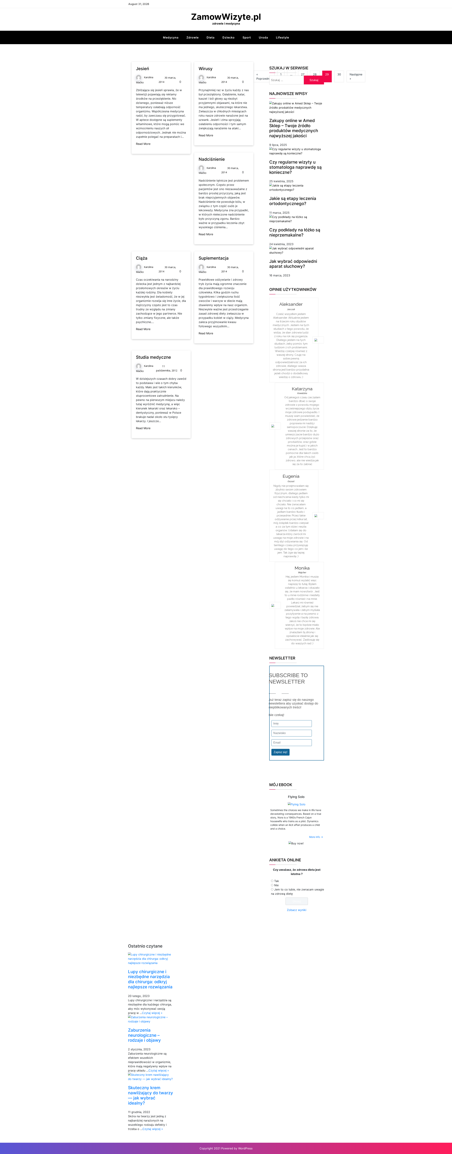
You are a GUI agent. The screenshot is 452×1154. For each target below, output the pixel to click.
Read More (143, 144)
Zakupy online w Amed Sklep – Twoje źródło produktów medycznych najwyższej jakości (293, 128)
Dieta (211, 37)
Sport (247, 37)
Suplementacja (214, 258)
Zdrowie (192, 37)
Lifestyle (282, 37)
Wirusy (206, 68)
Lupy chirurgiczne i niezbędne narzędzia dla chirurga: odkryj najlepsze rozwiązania (150, 979)
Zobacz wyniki (296, 910)
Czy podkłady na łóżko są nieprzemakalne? (294, 232)
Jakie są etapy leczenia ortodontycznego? (292, 201)
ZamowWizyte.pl (226, 16)
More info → (316, 836)
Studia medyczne (153, 357)
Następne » (356, 76)
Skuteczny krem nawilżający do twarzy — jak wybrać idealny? (150, 1095)
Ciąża (141, 258)
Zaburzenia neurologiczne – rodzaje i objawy (144, 1035)
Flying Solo (296, 797)
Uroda (263, 37)
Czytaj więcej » (152, 1013)
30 (339, 74)
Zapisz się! (280, 752)
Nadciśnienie (212, 159)
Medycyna (171, 37)
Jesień (142, 68)
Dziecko (228, 37)
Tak (276, 881)
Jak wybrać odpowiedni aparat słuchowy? (293, 264)
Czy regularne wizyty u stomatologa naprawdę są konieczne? (295, 167)
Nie (276, 885)
